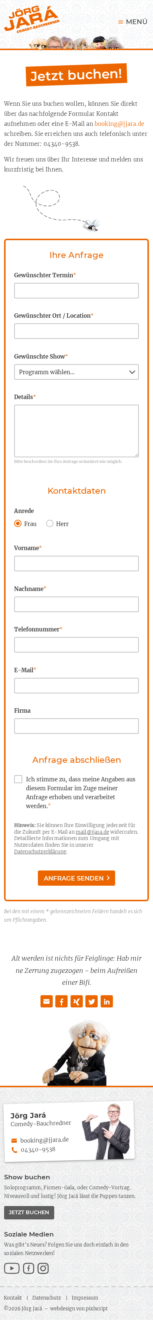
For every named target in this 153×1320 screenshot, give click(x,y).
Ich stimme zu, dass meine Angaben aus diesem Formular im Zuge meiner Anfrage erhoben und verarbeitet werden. (81, 793)
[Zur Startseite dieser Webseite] (32, 19)
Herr (62, 523)
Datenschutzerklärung (40, 852)
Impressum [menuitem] (85, 1298)
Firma (22, 710)
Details (25, 397)
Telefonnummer (38, 629)
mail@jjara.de (92, 832)
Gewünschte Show (41, 356)
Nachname (30, 588)
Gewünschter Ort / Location (54, 315)
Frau (30, 523)
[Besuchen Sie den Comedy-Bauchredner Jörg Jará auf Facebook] (28, 1269)
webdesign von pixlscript (79, 1308)
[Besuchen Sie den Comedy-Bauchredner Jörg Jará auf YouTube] (12, 1269)
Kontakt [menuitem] (13, 1298)
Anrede (24, 510)
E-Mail (25, 670)
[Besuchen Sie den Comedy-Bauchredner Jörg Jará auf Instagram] (43, 1269)
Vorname (28, 548)
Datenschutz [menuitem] (46, 1298)
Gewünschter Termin (45, 275)
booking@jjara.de (119, 123)
